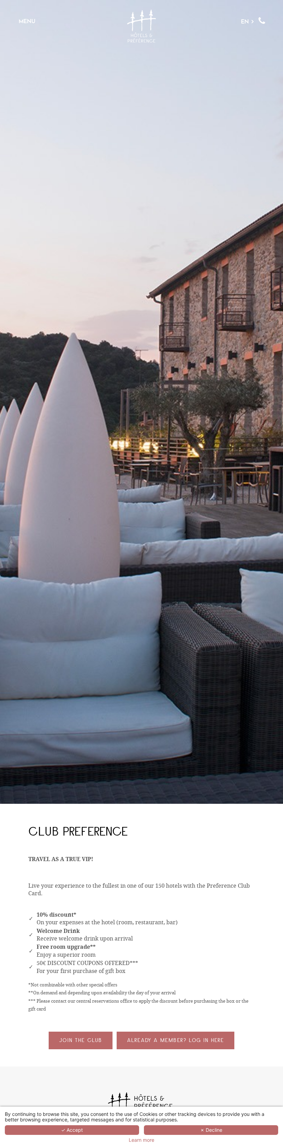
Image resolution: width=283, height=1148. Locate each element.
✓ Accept (72, 1130)
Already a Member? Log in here (175, 1040)
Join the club (80, 1040)
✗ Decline (211, 1130)
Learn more (141, 1140)
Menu (27, 21)
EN (245, 21)
